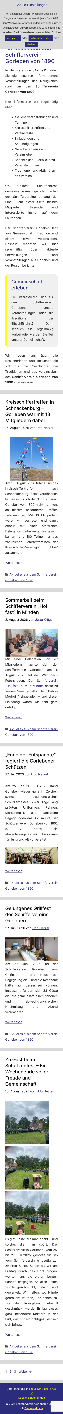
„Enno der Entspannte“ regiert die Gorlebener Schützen (30, 761)
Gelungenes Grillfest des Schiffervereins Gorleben (28, 914)
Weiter (25, 1371)
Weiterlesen (13, 563)
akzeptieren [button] (13, 38)
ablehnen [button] (31, 44)
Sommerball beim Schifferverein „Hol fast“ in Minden (26, 606)
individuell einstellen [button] (41, 38)
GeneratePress (33, 1408)
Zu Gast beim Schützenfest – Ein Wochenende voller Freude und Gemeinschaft (26, 1072)
